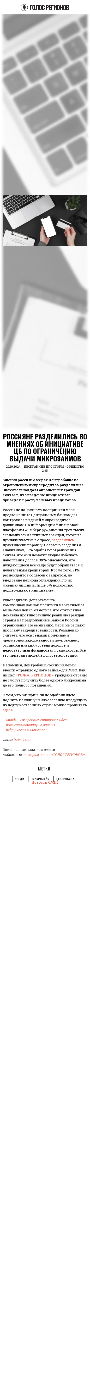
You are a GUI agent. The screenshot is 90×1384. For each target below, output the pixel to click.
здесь (8, 710)
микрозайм (41, 779)
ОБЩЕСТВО (75, 466)
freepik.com (22, 740)
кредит (20, 779)
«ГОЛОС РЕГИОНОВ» (35, 675)
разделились (62, 540)
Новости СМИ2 (45, 782)
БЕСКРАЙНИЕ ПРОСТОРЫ (44, 466)
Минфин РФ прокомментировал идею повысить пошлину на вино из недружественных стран (36, 725)
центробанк (65, 779)
